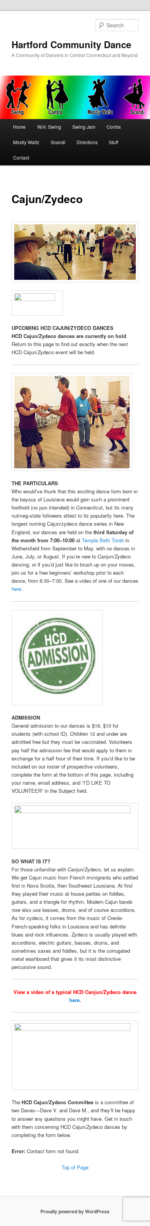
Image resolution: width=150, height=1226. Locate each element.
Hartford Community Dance (71, 44)
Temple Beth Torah (103, 540)
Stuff (113, 142)
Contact (21, 157)
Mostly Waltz (26, 142)
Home (19, 126)
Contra (114, 126)
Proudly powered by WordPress (75, 1211)
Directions (87, 142)
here (16, 588)
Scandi (58, 142)
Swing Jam (83, 126)
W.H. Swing (49, 126)
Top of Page (75, 1167)
